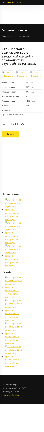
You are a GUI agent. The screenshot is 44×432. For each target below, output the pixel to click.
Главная (5, 36)
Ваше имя (11, 144)
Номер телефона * (15, 152)
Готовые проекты (22, 36)
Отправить (14, 168)
